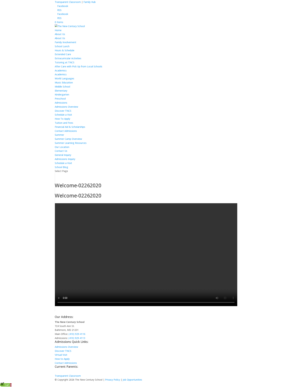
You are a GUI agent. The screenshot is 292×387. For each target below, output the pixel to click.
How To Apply (62, 118)
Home (58, 30)
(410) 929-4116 (77, 334)
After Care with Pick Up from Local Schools (78, 66)
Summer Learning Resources (71, 143)
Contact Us (61, 150)
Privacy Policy (112, 379)
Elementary (61, 90)
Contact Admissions (66, 130)
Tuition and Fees (64, 122)
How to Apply (62, 358)
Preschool (60, 98)
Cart (7, 384)
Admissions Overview (66, 106)
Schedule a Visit (63, 114)
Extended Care (63, 54)
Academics (61, 70)
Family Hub (89, 2)
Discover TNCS (63, 110)
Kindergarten (62, 94)
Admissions (61, 102)
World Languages (64, 78)
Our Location (62, 147)
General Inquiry (63, 155)
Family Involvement (65, 42)
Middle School (62, 86)
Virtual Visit (61, 354)
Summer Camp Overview (68, 138)
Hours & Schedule (64, 50)
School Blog (61, 167)
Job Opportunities (132, 379)
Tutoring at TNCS (64, 62)
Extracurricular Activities (68, 58)
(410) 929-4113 (76, 338)
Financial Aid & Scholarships (70, 126)
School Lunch (62, 46)
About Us (60, 34)
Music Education (64, 82)
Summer (59, 134)
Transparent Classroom (68, 2)
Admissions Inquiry (65, 159)
